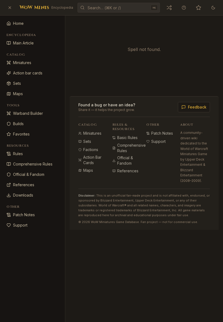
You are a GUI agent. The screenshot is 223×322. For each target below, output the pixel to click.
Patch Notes (162, 133)
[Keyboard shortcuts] (183, 7)
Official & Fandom (125, 160)
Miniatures (92, 133)
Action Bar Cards (92, 160)
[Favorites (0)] (198, 8)
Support (158, 141)
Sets (87, 141)
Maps (88, 170)
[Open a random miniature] (169, 8)
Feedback (197, 107)
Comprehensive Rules (131, 148)
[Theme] (213, 7)
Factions (90, 149)
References (127, 170)
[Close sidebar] (9, 7)
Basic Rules (127, 137)
